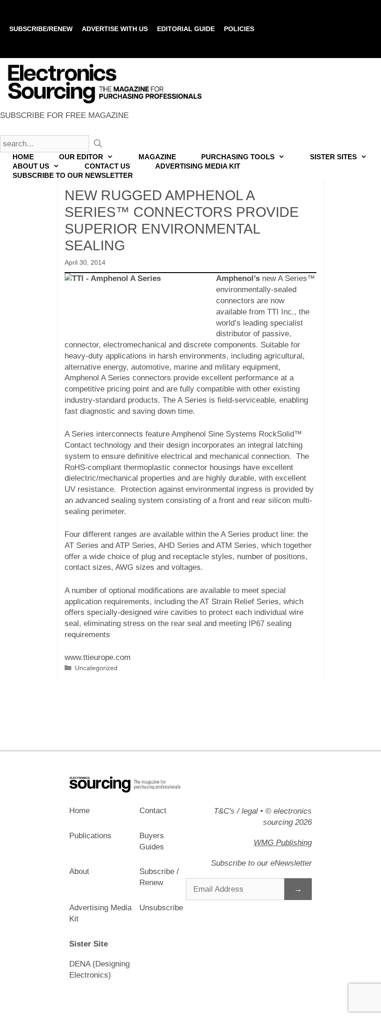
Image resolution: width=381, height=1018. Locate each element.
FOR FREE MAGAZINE (64, 115)
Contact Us (107, 166)
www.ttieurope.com (98, 657)
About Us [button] (31, 166)
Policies (239, 29)
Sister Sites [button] (333, 157)
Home (23, 157)
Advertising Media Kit (197, 166)
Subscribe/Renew (40, 29)
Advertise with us (115, 29)
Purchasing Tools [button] (238, 157)
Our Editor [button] (81, 157)
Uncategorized (96, 668)
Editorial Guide (186, 29)
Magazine (157, 157)
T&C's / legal (236, 811)
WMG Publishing (283, 842)
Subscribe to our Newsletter (73, 175)
